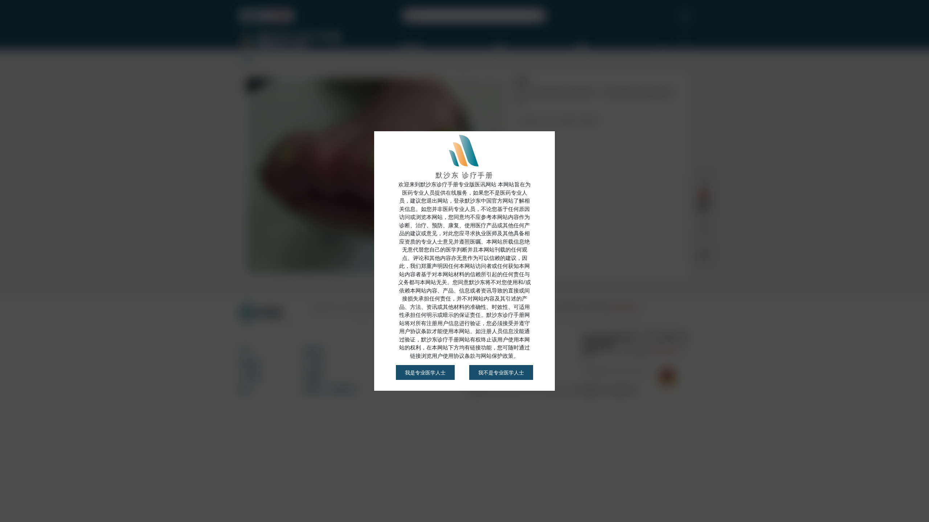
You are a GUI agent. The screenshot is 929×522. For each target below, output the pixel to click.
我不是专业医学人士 (501, 372)
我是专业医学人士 (425, 372)
